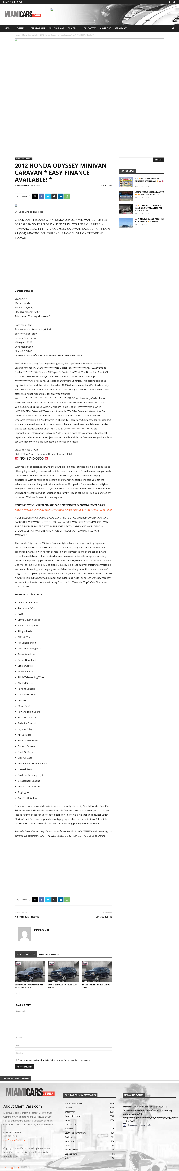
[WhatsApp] (67, 196)
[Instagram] (12, 1167)
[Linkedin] (60, 196)
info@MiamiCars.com (14, 1140)
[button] (172, 28)
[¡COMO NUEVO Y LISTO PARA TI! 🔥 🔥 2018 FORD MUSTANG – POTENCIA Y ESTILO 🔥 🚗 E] (126, 196)
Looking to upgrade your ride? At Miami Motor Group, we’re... (148, 208)
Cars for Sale (38, 28)
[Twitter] (174, 2)
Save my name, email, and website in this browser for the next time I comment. (54, 1060)
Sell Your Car (56, 28)
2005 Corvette (104, 916)
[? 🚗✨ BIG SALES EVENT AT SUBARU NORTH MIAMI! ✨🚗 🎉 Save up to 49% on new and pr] (126, 182)
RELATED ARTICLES (26, 954)
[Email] (35, 196)
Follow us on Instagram (15, 1078)
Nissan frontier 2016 (27, 916)
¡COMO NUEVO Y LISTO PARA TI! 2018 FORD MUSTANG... (149, 193)
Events (20, 28)
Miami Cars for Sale (30, 35)
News (19, 2)
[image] (29, 1092)
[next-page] (21, 993)
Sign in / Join (9, 2)
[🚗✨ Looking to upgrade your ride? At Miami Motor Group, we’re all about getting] (126, 209)
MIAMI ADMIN (23, 185)
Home (17, 35)
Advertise (105, 28)
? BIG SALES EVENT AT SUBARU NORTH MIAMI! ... (147, 181)
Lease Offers (89, 28)
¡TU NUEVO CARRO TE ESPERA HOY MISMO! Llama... (149, 220)
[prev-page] (16, 993)
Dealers (72, 28)
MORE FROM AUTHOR (48, 954)
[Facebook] (169, 2)
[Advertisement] (63, 265)
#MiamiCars (121, 28)
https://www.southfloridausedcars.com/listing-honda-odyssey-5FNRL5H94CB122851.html (63, 509)
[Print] (54, 196)
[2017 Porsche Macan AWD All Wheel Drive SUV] (30, 971)
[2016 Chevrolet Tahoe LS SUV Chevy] (63, 971)
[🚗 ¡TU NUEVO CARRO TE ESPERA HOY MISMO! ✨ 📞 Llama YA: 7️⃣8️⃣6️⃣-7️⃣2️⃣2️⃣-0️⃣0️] (126, 222)
